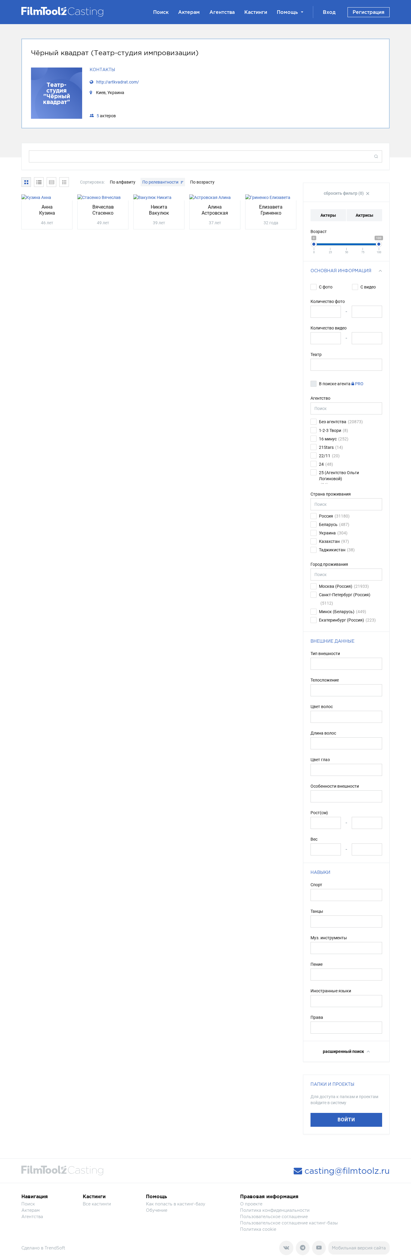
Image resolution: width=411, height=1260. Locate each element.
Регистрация (369, 12)
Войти (346, 1120)
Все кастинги (97, 1204)
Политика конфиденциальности (275, 1210)
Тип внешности (325, 653)
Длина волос (323, 733)
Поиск (160, 12)
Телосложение (325, 680)
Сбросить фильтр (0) (344, 193)
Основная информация (341, 271)
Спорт (316, 884)
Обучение (156, 1210)
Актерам (189, 12)
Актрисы (364, 215)
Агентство (320, 398)
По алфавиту (123, 182)
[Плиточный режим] (26, 182)
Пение (317, 964)
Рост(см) (319, 812)
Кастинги (255, 12)
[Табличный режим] (39, 182)
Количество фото (328, 301)
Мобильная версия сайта (359, 1248)
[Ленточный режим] (64, 182)
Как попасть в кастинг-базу (175, 1204)
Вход (329, 12)
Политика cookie (258, 1229)
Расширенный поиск (344, 1051)
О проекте (251, 1204)
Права (317, 1017)
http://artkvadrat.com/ (117, 82)
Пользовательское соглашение (274, 1216)
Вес (314, 839)
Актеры (328, 215)
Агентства (222, 12)
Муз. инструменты (329, 937)
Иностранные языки (331, 990)
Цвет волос (322, 706)
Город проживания (329, 564)
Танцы (317, 911)
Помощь (287, 12)
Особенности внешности (335, 786)
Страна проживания (331, 494)
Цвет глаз (320, 759)
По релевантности (160, 182)
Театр (316, 354)
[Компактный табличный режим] (51, 182)
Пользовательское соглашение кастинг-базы (289, 1223)
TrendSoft (55, 1248)
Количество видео (329, 328)
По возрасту (202, 182)
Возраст (319, 231)
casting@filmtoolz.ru (346, 1171)
